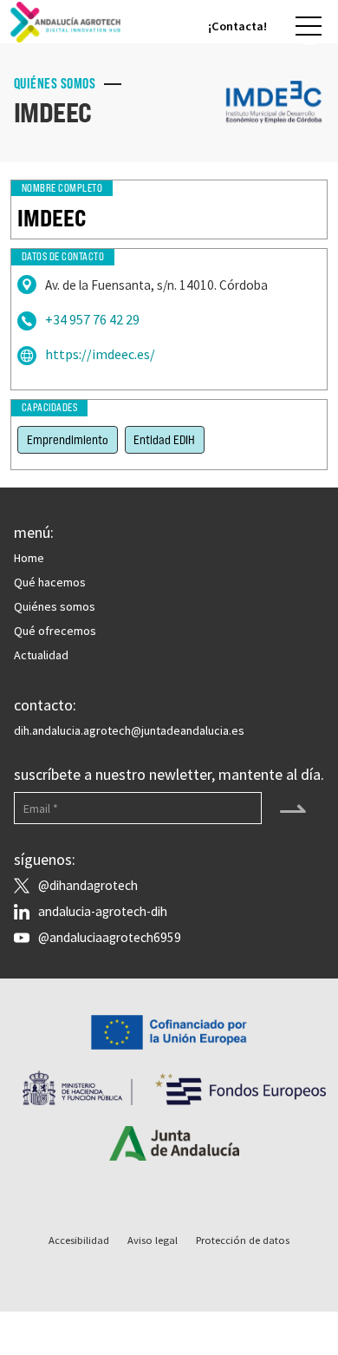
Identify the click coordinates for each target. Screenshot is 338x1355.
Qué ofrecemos (55, 630)
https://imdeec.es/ (100, 354)
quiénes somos (55, 84)
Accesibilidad (79, 1240)
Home (29, 558)
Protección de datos (242, 1240)
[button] (308, 26)
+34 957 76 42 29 (92, 319)
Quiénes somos (54, 606)
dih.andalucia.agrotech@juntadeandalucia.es (129, 730)
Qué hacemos (50, 582)
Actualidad (41, 655)
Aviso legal (152, 1240)
